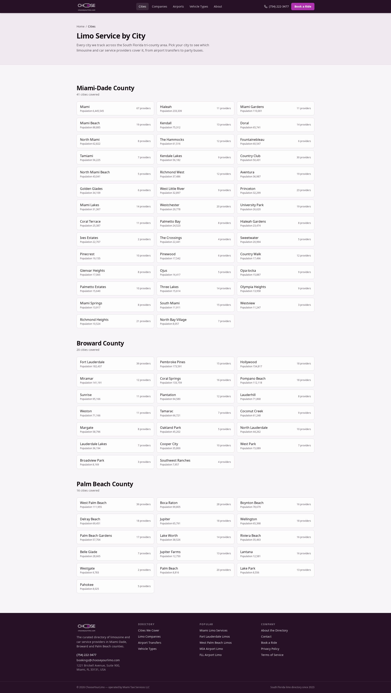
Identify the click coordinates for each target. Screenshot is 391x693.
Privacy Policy (270, 649)
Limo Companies (149, 636)
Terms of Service (272, 655)
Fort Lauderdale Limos (215, 636)
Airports (178, 6)
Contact (266, 636)
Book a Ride (302, 6)
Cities (142, 6)
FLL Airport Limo (211, 655)
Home (81, 26)
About (218, 6)
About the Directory (274, 630)
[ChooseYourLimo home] (87, 6)
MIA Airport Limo (211, 649)
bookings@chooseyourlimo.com (98, 660)
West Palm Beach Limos (216, 643)
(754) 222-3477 (279, 6)
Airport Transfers (149, 643)
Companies (159, 6)
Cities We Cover (148, 630)
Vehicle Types (199, 6)
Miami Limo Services (213, 630)
